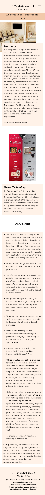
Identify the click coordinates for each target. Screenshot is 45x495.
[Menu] (40, 6)
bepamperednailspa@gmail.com (23, 484)
